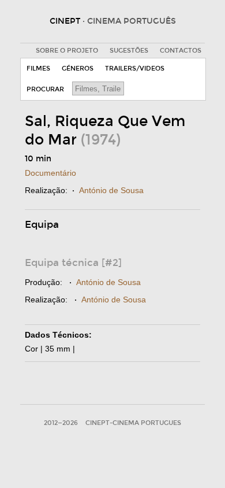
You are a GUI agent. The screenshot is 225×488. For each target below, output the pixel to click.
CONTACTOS (180, 50)
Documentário (50, 173)
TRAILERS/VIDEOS (134, 68)
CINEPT (113, 21)
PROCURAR (45, 89)
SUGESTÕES (129, 50)
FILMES (38, 68)
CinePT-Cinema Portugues (133, 423)
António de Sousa (111, 190)
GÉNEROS (77, 68)
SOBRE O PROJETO (67, 50)
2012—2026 (61, 423)
